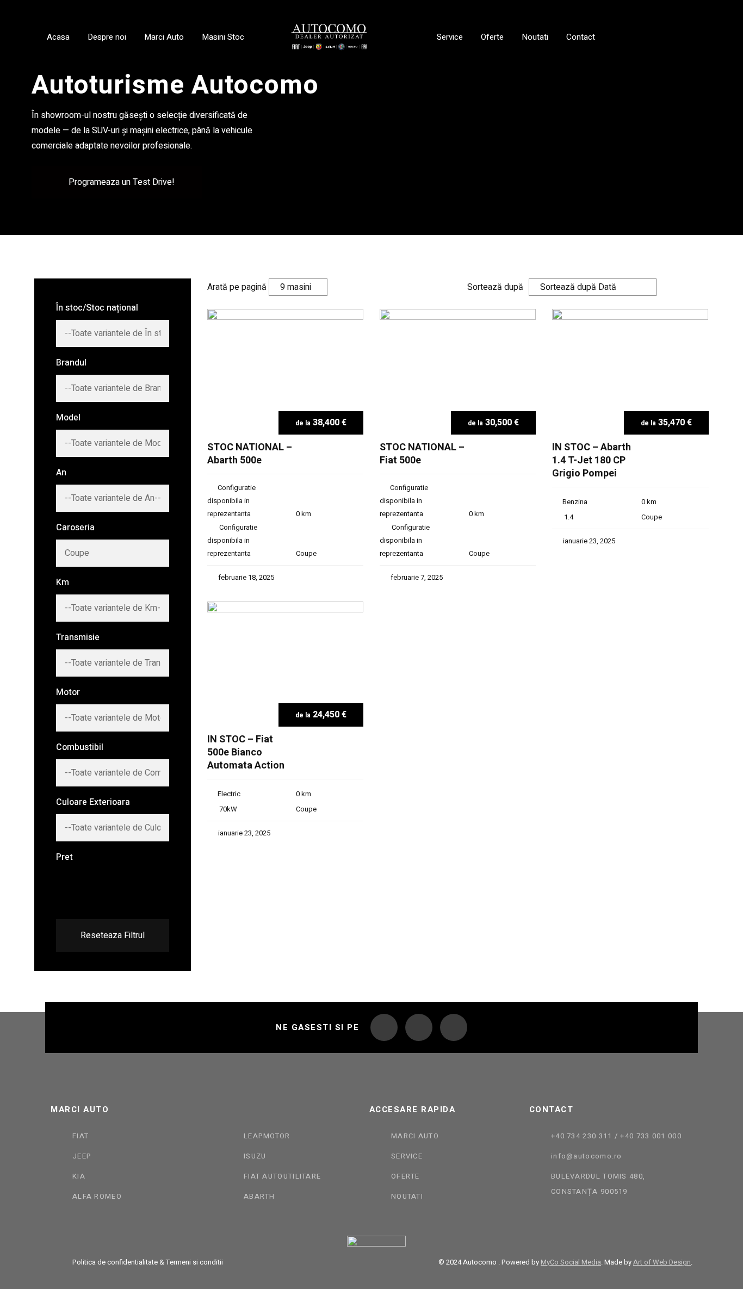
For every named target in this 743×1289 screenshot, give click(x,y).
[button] (117, 182)
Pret (64, 857)
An (61, 472)
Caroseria (75, 527)
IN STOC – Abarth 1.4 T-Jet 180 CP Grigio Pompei (591, 460)
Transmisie (78, 637)
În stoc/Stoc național (97, 307)
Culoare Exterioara (93, 802)
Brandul (71, 362)
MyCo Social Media (571, 1262)
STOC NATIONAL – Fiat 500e (422, 454)
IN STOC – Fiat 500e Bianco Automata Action (245, 752)
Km (62, 582)
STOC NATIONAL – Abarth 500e (249, 454)
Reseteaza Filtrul (113, 935)
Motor (68, 692)
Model (68, 417)
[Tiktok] (453, 1027)
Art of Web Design (662, 1262)
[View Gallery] (351, 335)
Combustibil (79, 747)
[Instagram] (418, 1027)
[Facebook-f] (384, 1027)
